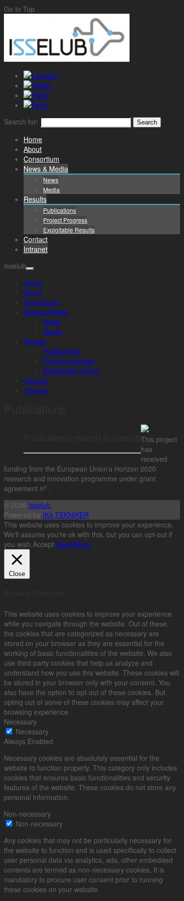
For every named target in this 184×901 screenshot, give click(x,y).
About (33, 149)
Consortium (41, 159)
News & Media (46, 169)
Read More (73, 544)
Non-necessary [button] (27, 814)
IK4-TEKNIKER (66, 515)
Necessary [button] (20, 721)
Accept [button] (43, 544)
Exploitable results (69, 229)
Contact (36, 239)
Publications (59, 210)
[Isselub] (67, 59)
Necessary (32, 731)
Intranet (36, 249)
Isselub (39, 505)
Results (35, 199)
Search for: (21, 121)
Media (51, 189)
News (50, 179)
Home (33, 139)
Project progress (65, 220)
